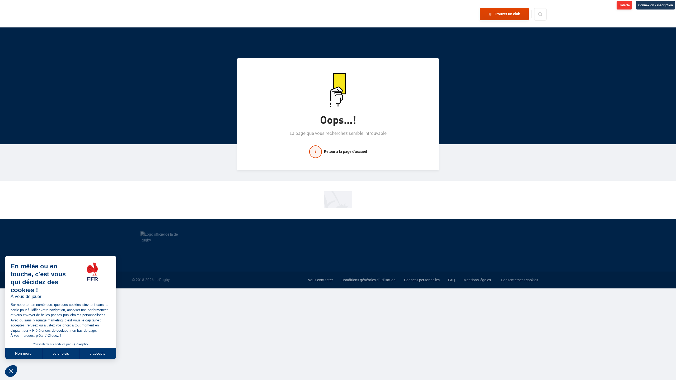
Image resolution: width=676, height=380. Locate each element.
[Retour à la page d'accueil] (155, 14)
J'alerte (624, 5)
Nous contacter (320, 280)
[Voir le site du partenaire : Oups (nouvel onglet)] (338, 199)
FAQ (451, 280)
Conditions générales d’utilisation (368, 280)
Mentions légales (477, 280)
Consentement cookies (519, 280)
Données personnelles (422, 280)
